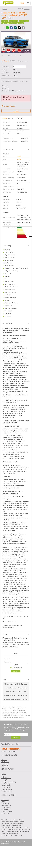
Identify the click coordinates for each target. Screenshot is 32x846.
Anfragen (6, 634)
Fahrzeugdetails (8, 150)
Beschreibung (7, 323)
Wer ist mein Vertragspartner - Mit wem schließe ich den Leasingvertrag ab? (16, 699)
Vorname (7, 659)
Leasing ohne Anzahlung (8, 782)
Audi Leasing (5, 800)
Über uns (4, 760)
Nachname (7, 662)
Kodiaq (19, 159)
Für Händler (5, 762)
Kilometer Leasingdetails (13, 118)
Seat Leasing (5, 809)
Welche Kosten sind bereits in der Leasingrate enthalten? (16, 692)
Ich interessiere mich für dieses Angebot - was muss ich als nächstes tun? (16, 684)
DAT (5, 835)
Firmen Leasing (5, 786)
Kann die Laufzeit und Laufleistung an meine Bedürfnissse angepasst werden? (16, 688)
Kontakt (3, 774)
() (23, 3)
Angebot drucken (9, 106)
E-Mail (16, 653)
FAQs (4, 679)
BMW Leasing (5, 802)
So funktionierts (6, 778)
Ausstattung (7, 246)
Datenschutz (5, 764)
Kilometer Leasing (6, 789)
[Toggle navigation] (28, 3)
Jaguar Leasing (5, 807)
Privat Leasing (5, 784)
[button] (7, 27)
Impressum (4, 766)
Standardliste (17, 667)
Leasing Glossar (6, 780)
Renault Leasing (6, 806)
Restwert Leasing (6, 791)
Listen (16, 665)
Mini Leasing (5, 804)
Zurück (5, 9)
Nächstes (26, 9)
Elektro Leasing (5, 788)
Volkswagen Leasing (7, 811)
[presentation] (4, 40)
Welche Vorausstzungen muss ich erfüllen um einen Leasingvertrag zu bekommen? (16, 695)
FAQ (2, 776)
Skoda (19, 156)
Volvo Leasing (5, 813)
